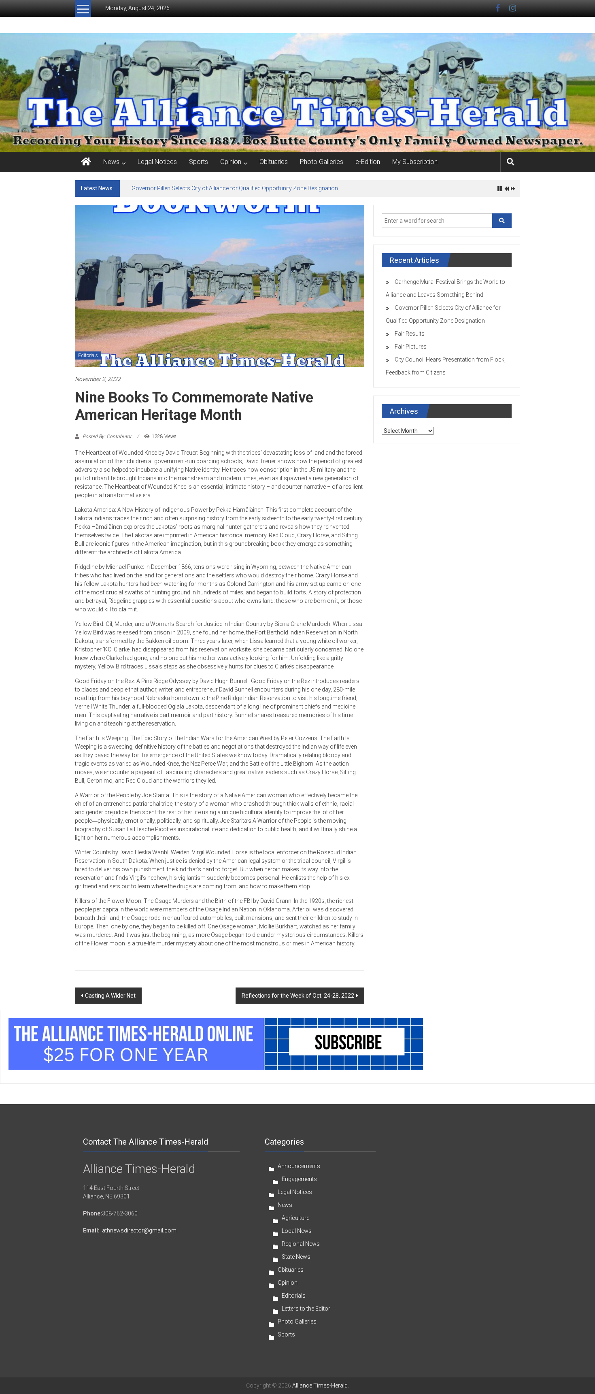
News (111, 162)
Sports (198, 162)
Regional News (301, 1244)
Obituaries (273, 162)
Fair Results (410, 333)
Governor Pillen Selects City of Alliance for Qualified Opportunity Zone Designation (235, 188)
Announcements (299, 1166)
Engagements (299, 1179)
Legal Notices (157, 162)
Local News (297, 1231)
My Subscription (415, 162)
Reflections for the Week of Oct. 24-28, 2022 (298, 995)
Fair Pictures (411, 346)
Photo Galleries (321, 162)
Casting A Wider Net (110, 995)
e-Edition (367, 162)
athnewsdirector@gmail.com (139, 1230)
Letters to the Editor (306, 1308)
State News (296, 1257)
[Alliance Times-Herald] (86, 162)
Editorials (88, 355)
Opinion (230, 162)
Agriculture (295, 1218)
